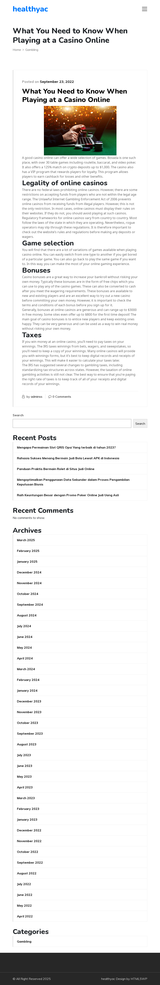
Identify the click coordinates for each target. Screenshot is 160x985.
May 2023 (24, 776)
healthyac (30, 9)
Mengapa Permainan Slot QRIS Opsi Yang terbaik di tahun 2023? (66, 447)
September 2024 (30, 604)
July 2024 (24, 626)
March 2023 (26, 798)
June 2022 (24, 895)
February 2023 (28, 809)
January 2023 (27, 819)
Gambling (24, 941)
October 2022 (27, 852)
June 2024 (24, 637)
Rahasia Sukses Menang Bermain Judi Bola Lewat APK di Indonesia (68, 458)
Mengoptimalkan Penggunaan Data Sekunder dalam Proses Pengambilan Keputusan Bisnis (73, 482)
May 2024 (24, 647)
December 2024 (29, 572)
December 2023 (29, 701)
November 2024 (29, 583)
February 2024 (28, 680)
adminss (36, 396)
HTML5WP (139, 979)
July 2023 (24, 755)
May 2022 (24, 905)
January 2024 (27, 690)
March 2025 (26, 540)
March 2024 (26, 669)
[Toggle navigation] (144, 9)
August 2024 (26, 615)
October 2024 (27, 594)
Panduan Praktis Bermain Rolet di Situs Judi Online (55, 469)
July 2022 (24, 884)
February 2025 (28, 551)
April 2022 (25, 916)
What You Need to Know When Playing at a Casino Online (74, 96)
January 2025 (27, 561)
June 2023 (24, 766)
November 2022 (29, 841)
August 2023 (26, 744)
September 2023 (30, 733)
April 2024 (25, 658)
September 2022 (30, 862)
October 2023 (27, 723)
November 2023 (29, 712)
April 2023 (25, 787)
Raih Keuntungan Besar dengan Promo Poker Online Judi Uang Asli (68, 495)
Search (18, 415)
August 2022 (26, 873)
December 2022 (29, 830)
